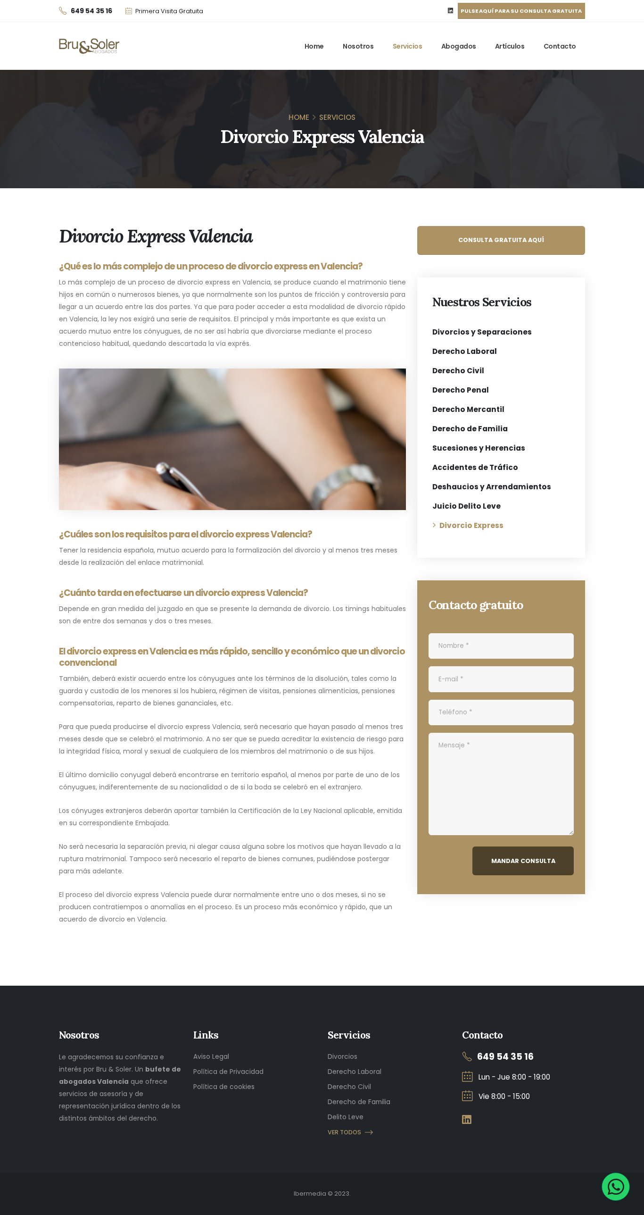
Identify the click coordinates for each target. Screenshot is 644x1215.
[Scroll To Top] (627, 1204)
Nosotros (358, 46)
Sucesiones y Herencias (478, 448)
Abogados (458, 46)
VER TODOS (344, 1132)
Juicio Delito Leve (466, 506)
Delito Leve (345, 1117)
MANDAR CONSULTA (523, 861)
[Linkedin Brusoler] (450, 10)
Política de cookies (224, 1086)
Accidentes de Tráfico (475, 467)
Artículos (510, 46)
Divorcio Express (471, 525)
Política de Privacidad (228, 1071)
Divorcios (342, 1056)
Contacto (560, 46)
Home (314, 46)
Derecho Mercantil (468, 409)
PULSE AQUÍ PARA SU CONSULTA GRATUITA (521, 11)
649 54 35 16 (505, 1056)
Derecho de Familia (470, 429)
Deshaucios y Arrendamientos (491, 487)
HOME (299, 117)
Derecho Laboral (464, 351)
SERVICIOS (337, 117)
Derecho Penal (460, 390)
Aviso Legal (211, 1056)
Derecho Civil (458, 371)
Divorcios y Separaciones (482, 332)
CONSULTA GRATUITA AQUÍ (501, 240)
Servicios (407, 46)
